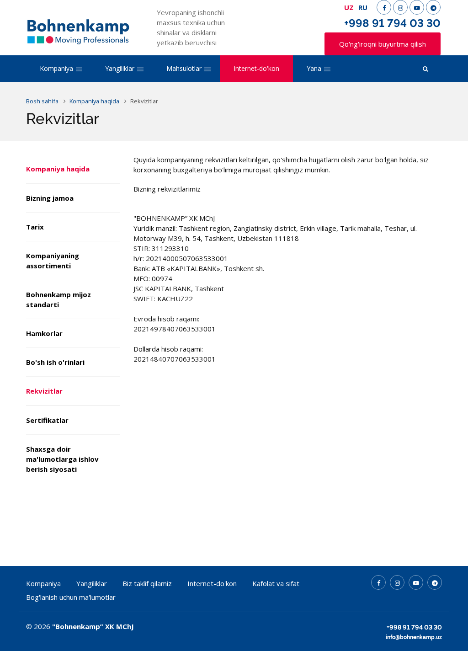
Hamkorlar (44, 333)
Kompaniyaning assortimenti (52, 260)
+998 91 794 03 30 (392, 23)
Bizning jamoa (50, 198)
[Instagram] (400, 7)
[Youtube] (417, 7)
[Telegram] (433, 7)
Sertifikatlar (47, 420)
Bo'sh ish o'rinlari (55, 362)
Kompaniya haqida (58, 168)
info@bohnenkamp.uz (414, 637)
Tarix (35, 226)
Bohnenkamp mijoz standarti (58, 299)
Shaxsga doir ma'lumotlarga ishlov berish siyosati (62, 459)
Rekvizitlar (44, 390)
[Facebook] (384, 7)
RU (362, 7)
